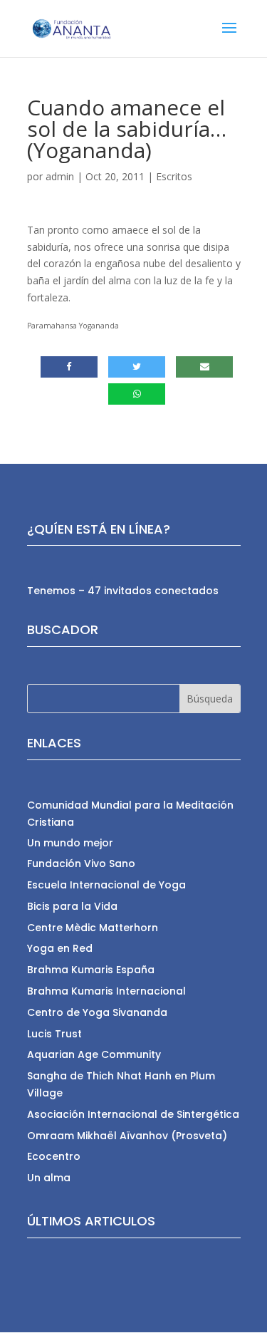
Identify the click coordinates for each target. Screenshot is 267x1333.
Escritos (174, 176)
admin (60, 176)
